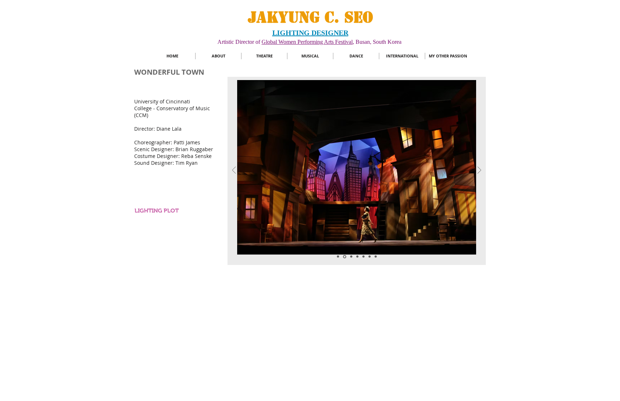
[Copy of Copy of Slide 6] (357, 257)
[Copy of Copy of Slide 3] (363, 257)
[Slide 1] (338, 257)
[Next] (479, 171)
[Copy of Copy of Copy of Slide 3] (369, 257)
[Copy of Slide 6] (350, 256)
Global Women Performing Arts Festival (307, 42)
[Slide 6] (344, 257)
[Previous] (234, 171)
